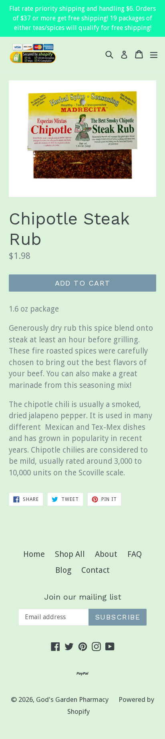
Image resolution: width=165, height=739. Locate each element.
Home (34, 554)
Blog (63, 570)
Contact (95, 570)
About (106, 554)
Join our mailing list (82, 597)
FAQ (134, 554)
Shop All (70, 554)
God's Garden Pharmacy (72, 699)
